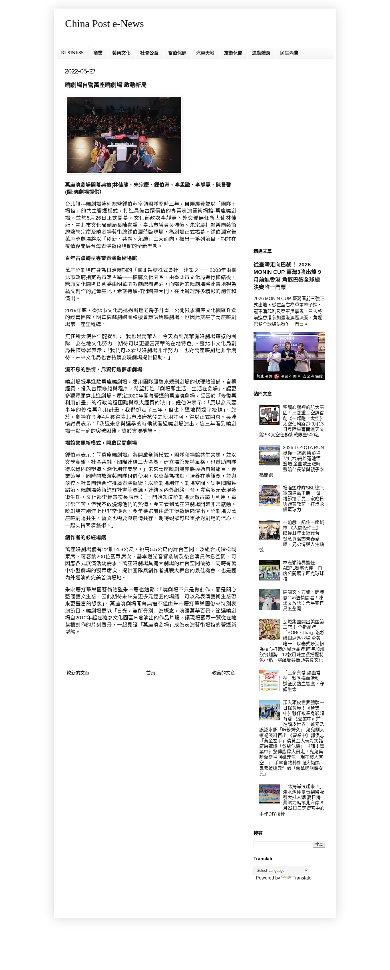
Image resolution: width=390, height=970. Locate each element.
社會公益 (149, 52)
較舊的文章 (223, 672)
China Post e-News (104, 23)
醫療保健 (177, 52)
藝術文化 (121, 52)
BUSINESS (72, 52)
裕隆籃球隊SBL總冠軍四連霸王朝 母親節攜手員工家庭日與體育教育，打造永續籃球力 (303, 498)
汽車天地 (205, 52)
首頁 (150, 672)
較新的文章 (78, 672)
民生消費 (289, 52)
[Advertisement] (289, 153)
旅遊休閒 (233, 52)
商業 (97, 52)
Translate (302, 877)
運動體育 (261, 52)
